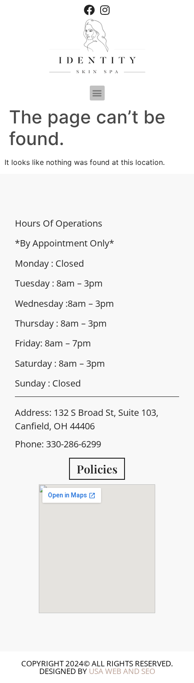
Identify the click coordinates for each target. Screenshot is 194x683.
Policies (97, 468)
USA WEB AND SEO (122, 671)
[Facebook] (89, 10)
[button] (97, 93)
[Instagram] (104, 10)
